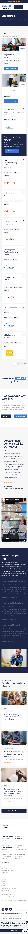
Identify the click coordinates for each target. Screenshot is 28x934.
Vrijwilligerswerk (20, 416)
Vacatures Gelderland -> (8, 619)
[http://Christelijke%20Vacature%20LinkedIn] (10, 909)
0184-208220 (5, 891)
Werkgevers (4, 877)
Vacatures (4, 868)
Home (3, 866)
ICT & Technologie (19, 847)
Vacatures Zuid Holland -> (9, 597)
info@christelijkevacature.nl (8, 888)
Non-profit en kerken (20, 849)
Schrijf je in (14, 930)
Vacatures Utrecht (6, 845)
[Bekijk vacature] (14, 55)
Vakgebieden (5, 872)
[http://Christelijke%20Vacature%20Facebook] (6, 909)
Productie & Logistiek (20, 854)
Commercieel (18, 845)
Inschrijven (6, 416)
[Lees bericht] (14, 710)
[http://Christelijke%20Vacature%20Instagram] (2, 909)
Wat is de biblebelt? (6, 854)
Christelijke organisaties (7, 870)
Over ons (3, 874)
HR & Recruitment (19, 852)
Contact (3, 881)
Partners (3, 879)
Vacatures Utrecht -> (7, 641)
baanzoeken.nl (7, 902)
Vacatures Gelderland (7, 843)
